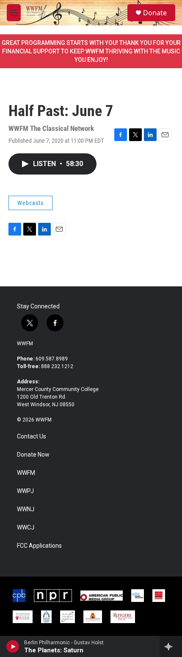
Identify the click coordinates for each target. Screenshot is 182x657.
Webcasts (30, 203)
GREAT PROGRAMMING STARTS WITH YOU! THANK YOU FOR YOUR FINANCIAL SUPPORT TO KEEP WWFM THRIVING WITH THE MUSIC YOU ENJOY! (91, 51)
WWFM (25, 344)
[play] (13, 646)
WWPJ (25, 491)
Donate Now (33, 455)
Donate (155, 13)
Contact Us (31, 436)
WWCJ (25, 527)
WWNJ (25, 509)
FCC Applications (39, 546)
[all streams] (171, 646)
